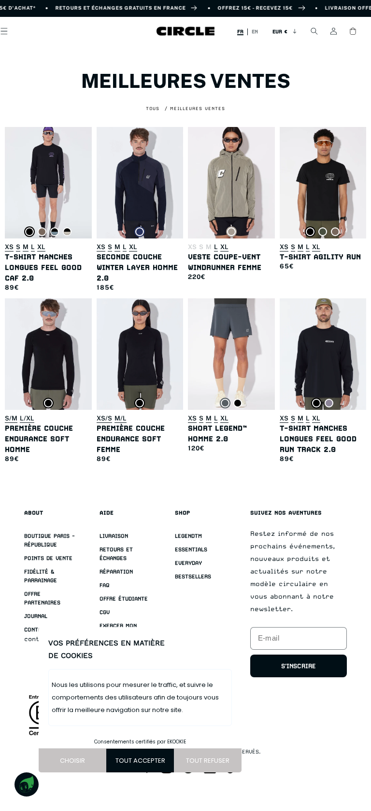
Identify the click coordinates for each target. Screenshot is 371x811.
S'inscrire (298, 666)
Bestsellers (193, 576)
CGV (105, 612)
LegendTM (188, 536)
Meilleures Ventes (197, 108)
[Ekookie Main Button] (26, 784)
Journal (35, 616)
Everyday (188, 563)
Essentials (191, 549)
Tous (152, 108)
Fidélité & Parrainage (40, 576)
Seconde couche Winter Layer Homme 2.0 (137, 267)
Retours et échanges (116, 553)
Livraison (114, 536)
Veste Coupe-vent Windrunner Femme (224, 261)
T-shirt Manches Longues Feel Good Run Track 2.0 (318, 438)
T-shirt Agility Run (320, 256)
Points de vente (48, 558)
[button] (314, 31)
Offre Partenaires (42, 598)
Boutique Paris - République (49, 540)
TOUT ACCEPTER (140, 760)
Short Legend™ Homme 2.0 (217, 433)
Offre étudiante (124, 599)
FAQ (105, 585)
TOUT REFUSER (207, 760)
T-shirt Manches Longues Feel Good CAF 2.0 (43, 267)
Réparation (116, 572)
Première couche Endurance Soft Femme (131, 438)
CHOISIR (72, 760)
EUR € (279, 31)
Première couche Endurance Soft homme (39, 438)
